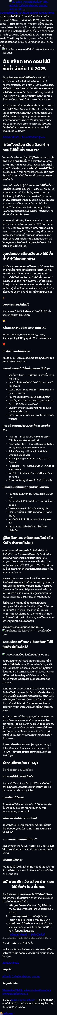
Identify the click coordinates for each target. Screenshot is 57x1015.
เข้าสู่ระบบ (33, 5)
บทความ (43, 5)
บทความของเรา (44, 292)
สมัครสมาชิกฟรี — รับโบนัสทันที (18, 137)
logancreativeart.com (23, 1000)
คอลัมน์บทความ (10, 131)
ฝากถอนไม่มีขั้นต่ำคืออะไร (15, 994)
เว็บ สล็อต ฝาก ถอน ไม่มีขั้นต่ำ (18, 77)
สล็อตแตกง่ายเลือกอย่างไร (37, 990)
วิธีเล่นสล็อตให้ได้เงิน (12, 990)
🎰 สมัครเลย (6, 1013)
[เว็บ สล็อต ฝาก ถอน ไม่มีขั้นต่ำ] (28, 2)
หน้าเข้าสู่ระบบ (46, 707)
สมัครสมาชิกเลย (10, 962)
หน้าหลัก (13, 5)
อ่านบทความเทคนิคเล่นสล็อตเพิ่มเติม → (22, 627)
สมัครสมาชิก (15, 9)
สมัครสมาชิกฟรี (46, 13)
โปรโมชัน (23, 5)
